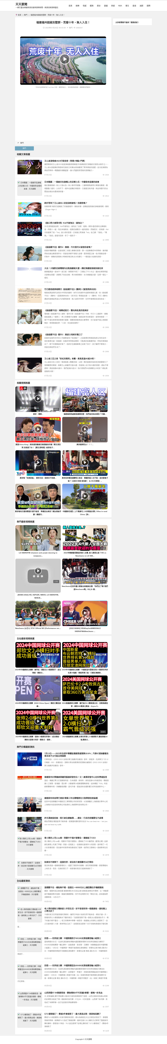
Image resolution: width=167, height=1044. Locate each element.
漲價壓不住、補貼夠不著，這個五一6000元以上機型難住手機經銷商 (74, 887)
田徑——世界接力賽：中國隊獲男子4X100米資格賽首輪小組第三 (72, 938)
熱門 (25, 15)
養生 (127, 6)
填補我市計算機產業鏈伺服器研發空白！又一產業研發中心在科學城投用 (75, 777)
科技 (20, 888)
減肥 (141, 6)
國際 (148, 6)
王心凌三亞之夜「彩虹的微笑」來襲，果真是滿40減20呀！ (70, 359)
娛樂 (77, 6)
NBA (120, 6)
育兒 (20, 909)
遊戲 (106, 6)
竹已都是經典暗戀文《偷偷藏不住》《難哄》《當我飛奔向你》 (70, 289)
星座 (134, 6)
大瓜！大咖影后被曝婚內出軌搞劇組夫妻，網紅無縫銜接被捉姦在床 (73, 268)
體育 (92, 6)
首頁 (70, 6)
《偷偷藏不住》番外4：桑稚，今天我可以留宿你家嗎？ (68, 247)
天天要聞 (21, 4)
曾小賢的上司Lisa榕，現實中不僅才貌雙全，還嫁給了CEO (70, 838)
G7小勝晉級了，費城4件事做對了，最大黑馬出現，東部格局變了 (72, 1014)
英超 (113, 6)
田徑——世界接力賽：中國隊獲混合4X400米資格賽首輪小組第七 (72, 965)
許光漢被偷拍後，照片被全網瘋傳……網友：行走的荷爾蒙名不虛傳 (73, 818)
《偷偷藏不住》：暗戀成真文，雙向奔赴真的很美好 (66, 310)
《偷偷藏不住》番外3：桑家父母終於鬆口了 (63, 335)
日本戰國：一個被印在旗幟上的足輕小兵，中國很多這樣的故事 (71, 182)
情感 (84, 6)
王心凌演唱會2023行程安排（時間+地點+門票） (65, 161)
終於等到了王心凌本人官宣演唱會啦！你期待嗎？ (65, 203)
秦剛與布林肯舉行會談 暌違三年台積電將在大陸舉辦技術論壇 (71, 798)
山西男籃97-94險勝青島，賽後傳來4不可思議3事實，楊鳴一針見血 (73, 993)
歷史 (99, 6)
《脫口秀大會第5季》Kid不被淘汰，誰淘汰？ (64, 223)
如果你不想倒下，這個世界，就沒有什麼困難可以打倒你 (68, 862)
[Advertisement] (63, 107)
